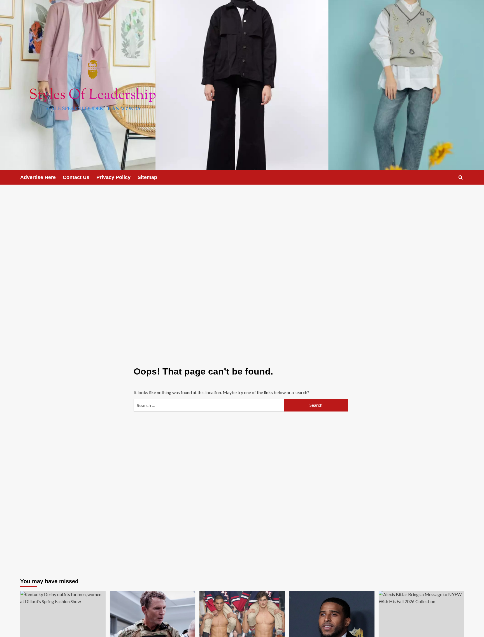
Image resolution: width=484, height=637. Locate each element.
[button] (460, 177)
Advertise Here (38, 177)
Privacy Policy (113, 177)
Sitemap (147, 177)
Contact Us (76, 177)
